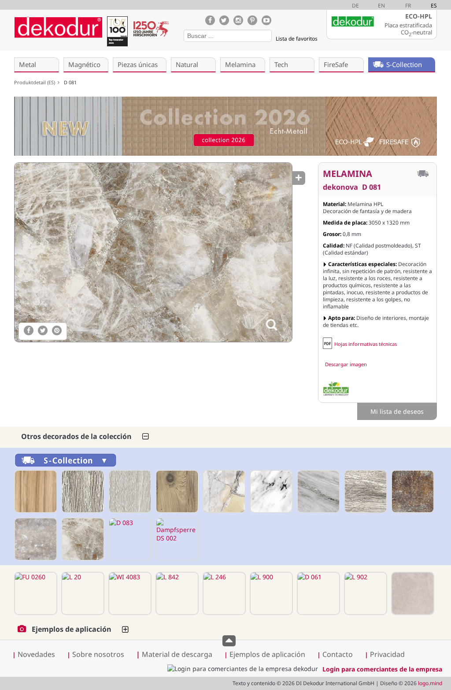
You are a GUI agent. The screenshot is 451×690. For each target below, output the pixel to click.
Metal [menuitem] (27, 64)
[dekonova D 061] (317, 593)
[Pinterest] (252, 20)
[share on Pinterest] (57, 330)
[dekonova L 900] (270, 593)
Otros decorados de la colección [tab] (76, 436)
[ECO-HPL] (336, 388)
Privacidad (387, 654)
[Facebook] (210, 20)
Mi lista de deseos (397, 411)
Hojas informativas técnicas (365, 344)
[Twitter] (224, 20)
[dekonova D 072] (223, 491)
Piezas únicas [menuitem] (138, 64)
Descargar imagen (346, 364)
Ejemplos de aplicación (267, 654)
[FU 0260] (34, 593)
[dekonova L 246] (223, 593)
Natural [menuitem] (187, 64)
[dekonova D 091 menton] (412, 593)
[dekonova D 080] (34, 539)
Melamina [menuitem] (240, 64)
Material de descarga (174, 654)
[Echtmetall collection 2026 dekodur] (225, 127)
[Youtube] (266, 20)
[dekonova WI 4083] (129, 593)
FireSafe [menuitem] (336, 64)
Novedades (36, 654)
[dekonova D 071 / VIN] (176, 491)
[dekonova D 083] (129, 539)
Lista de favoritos (297, 38)
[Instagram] (238, 20)
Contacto (337, 654)
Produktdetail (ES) (36, 82)
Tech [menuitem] (281, 64)
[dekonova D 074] (317, 491)
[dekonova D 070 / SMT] (129, 491)
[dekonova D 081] (153, 252)
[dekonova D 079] (412, 491)
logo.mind (430, 683)
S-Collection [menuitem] (404, 64)
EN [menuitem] (381, 5)
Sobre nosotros (98, 654)
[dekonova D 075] (364, 491)
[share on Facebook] (28, 330)
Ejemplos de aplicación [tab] (71, 629)
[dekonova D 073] (270, 491)
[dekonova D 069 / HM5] (82, 491)
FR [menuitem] (408, 5)
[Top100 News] (117, 32)
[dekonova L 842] (176, 593)
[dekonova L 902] (364, 593)
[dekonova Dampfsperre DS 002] (176, 539)
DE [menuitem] (355, 5)
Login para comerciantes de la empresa (382, 669)
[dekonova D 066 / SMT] (34, 491)
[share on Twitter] (43, 330)
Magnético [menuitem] (84, 64)
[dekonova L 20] (82, 593)
